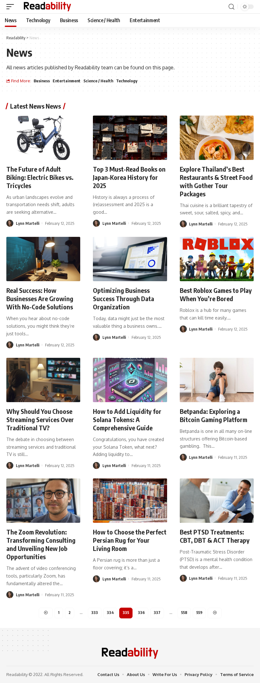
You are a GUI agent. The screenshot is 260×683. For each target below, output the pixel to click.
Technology (126, 80)
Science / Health (98, 80)
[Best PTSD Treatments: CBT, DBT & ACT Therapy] (217, 500)
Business (42, 80)
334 (110, 612)
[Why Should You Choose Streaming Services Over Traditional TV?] (43, 380)
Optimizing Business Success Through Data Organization (123, 298)
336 (141, 612)
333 (94, 612)
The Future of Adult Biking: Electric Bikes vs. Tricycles (40, 177)
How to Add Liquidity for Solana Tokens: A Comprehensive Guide (127, 419)
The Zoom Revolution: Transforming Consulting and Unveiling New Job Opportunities (40, 544)
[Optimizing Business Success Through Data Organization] (130, 259)
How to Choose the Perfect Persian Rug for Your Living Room (129, 540)
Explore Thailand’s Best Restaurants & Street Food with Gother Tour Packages (216, 181)
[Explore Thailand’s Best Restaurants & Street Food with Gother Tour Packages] (217, 138)
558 (184, 612)
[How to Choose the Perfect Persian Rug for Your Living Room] (130, 500)
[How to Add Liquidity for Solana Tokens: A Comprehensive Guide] (130, 380)
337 (157, 612)
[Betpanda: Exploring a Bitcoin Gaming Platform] (217, 380)
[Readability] (47, 6)
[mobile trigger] (11, 6)
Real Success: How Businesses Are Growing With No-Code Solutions (39, 298)
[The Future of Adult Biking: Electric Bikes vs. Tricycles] (43, 138)
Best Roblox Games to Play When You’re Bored (216, 294)
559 (199, 612)
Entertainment (67, 80)
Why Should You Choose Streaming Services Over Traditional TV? (40, 419)
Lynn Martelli (27, 223)
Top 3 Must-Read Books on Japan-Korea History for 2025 (129, 177)
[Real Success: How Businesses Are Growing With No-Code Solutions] (43, 259)
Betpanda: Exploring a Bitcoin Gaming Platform (213, 415)
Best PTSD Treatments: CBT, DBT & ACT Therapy (215, 536)
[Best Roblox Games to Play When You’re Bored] (217, 259)
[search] (231, 7)
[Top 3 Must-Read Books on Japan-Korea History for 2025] (130, 138)
